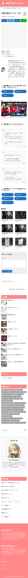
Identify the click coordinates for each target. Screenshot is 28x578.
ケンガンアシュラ (10, 414)
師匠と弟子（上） (5, 497)
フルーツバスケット (5, 420)
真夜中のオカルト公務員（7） (8, 486)
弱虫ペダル (12, 389)
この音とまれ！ (23, 422)
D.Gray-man (22, 405)
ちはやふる (7, 405)
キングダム (19, 396)
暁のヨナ (3, 400)
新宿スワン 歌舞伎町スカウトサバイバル (9, 418)
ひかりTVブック (6, 202)
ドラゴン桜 (12, 422)
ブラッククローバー (14, 409)
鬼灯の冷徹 (10, 411)
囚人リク (14, 396)
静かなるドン (20, 389)
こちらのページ (22, 117)
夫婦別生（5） (4, 513)
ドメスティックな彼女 (5, 422)
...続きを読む (16, 467)
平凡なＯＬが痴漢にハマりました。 (19, 411)
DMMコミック (19, 91)
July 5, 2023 (17, 160)
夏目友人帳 (11, 420)
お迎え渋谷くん (16, 414)
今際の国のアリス (11, 56)
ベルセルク (11, 405)
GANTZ (3, 405)
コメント (4, 258)
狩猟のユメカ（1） (12, 322)
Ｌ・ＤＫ (3, 407)
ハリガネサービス (5, 411)
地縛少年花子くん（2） (7, 494)
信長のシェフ (4, 414)
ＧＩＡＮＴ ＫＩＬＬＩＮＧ (7, 394)
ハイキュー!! (14, 407)
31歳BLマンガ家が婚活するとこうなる (10, 482)
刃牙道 (21, 418)
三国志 (3, 389)
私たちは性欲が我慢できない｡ (7, 416)
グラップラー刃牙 (5, 392)
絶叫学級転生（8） (12, 314)
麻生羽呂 (4, 16)
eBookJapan (19, 194)
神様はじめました (8, 407)
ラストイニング (16, 405)
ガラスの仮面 (7, 389)
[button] (25, 430)
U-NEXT (4, 91)
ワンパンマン (17, 422)
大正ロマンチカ (16, 420)
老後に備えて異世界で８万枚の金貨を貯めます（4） (17, 344)
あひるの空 (18, 392)
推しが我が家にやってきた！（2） (9, 490)
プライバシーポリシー (6, 568)
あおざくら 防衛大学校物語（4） (16, 361)
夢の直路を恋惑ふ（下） (7, 509)
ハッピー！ (21, 409)
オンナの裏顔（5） (5, 505)
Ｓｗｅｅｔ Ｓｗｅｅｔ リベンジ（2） (11, 501)
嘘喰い (16, 389)
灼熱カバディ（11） (12, 336)
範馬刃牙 (21, 398)
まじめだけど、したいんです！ (7, 396)
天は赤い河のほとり (8, 400)
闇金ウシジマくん (5, 398)
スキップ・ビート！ (12, 392)
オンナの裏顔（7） (5, 516)
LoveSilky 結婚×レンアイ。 (14, 398)
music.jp (5, 95)
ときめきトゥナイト (21, 407)
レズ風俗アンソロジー (13, 329)
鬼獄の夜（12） (11, 300)
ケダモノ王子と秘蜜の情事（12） (16, 354)
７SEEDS (14, 394)
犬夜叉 (18, 418)
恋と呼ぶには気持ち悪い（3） (15, 349)
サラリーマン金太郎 (19, 394)
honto (17, 198)
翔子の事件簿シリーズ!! (6, 409)
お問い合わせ (4, 565)
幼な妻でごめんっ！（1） (14, 307)
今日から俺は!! (23, 392)
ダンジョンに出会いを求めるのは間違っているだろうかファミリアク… (14, 403)
